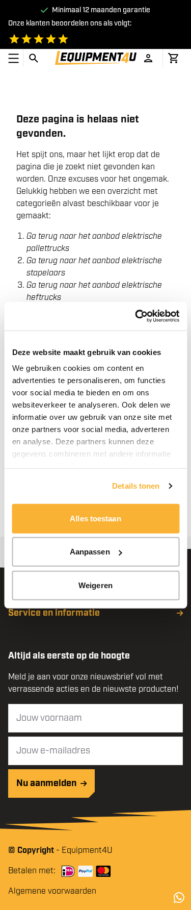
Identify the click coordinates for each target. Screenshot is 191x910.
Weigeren (95, 584)
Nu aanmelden (46, 783)
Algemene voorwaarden (52, 891)
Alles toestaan (95, 518)
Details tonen (135, 486)
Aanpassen (90, 551)
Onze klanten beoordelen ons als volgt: (69, 23)
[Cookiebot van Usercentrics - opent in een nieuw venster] (136, 316)
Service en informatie (54, 613)
